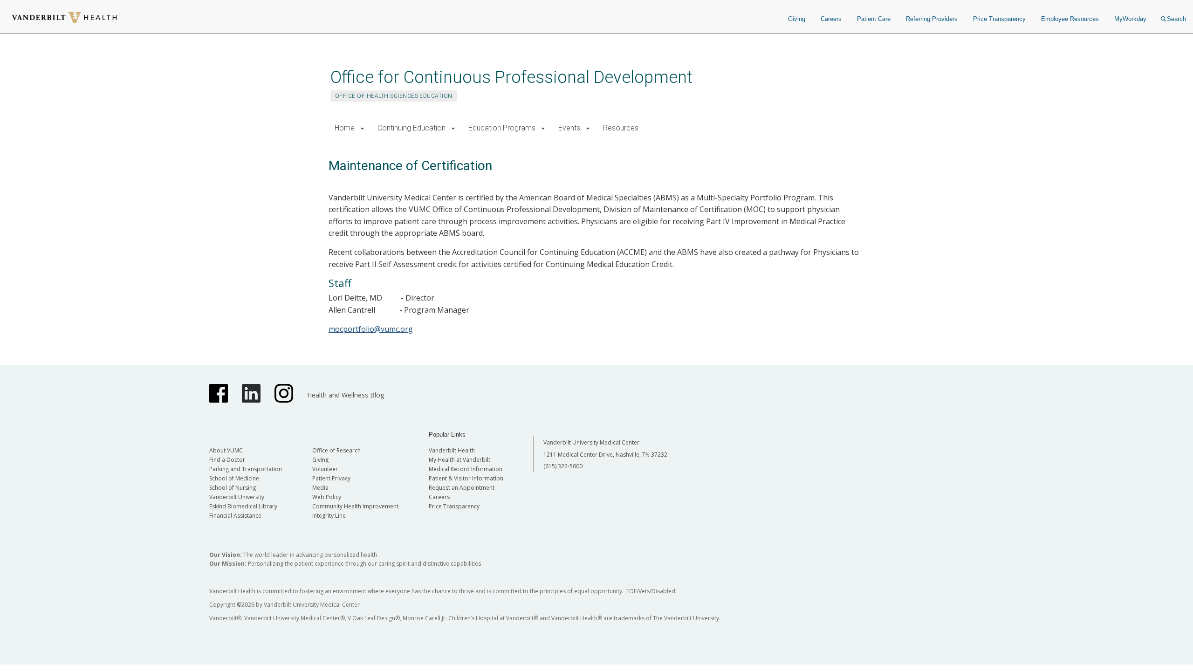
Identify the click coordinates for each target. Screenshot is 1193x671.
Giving (796, 18)
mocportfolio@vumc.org (371, 329)
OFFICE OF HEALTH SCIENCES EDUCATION (394, 96)
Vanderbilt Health (452, 450)
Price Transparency (999, 18)
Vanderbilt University (236, 497)
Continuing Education (411, 127)
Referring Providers (932, 18)
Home (345, 127)
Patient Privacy (331, 478)
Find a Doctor (227, 460)
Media (320, 488)
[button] (362, 128)
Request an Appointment (461, 488)
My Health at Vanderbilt (459, 460)
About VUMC (226, 450)
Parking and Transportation (245, 469)
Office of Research (336, 450)
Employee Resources (1070, 18)
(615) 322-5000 (563, 466)
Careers (831, 18)
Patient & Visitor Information (466, 478)
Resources (620, 127)
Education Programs (501, 127)
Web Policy (326, 497)
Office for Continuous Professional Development (511, 77)
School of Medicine (234, 478)
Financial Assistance (235, 516)
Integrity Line (329, 516)
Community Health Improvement (355, 506)
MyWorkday (1130, 18)
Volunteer (325, 469)
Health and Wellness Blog (345, 394)
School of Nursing (232, 488)
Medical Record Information (465, 469)
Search (1176, 18)
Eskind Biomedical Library (243, 506)
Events (569, 127)
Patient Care (874, 18)
